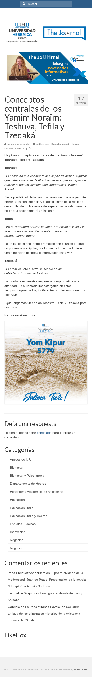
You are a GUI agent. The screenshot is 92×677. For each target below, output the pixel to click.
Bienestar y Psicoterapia (27, 475)
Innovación (17, 532)
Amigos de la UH (22, 459)
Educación (17, 499)
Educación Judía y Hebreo (28, 516)
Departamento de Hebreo (65, 144)
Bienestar (16, 467)
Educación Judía (21, 508)
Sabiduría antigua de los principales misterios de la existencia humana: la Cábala (44, 613)
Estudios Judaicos (14, 148)
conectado (44, 432)
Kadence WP (80, 669)
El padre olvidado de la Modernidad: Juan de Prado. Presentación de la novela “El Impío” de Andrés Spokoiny (47, 579)
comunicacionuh (20, 144)
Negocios (16, 540)
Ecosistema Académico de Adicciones (36, 491)
